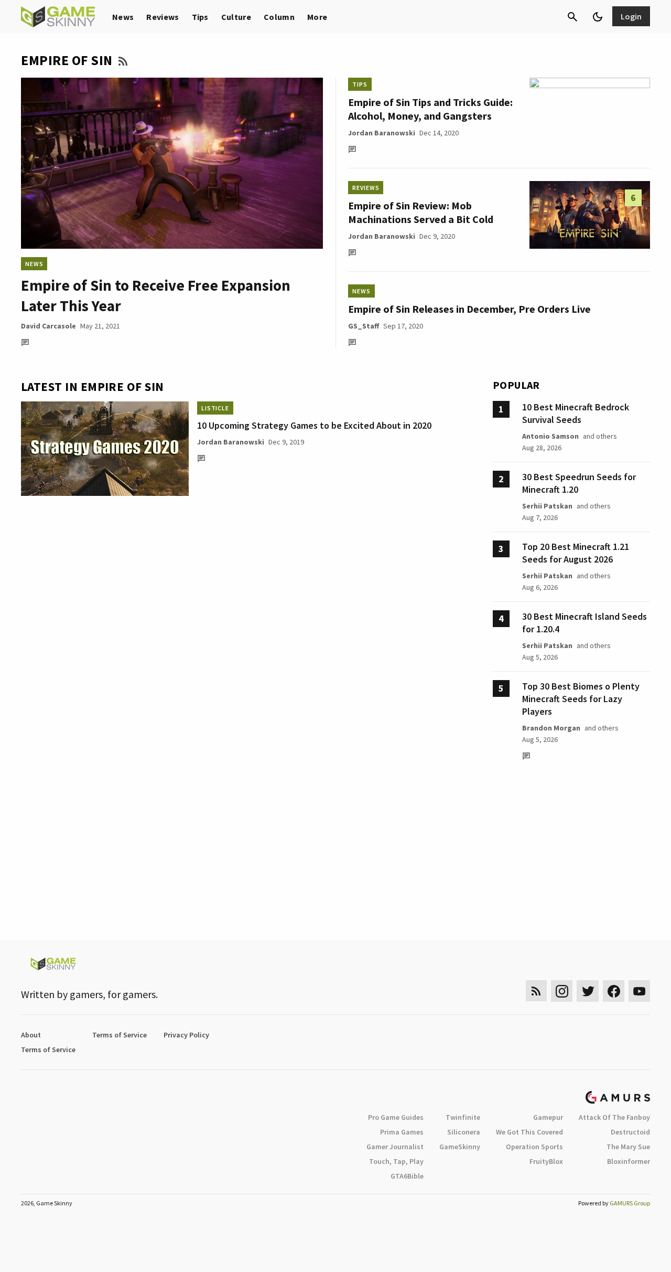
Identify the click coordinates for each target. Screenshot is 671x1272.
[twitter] (588, 991)
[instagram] (561, 991)
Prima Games (402, 1132)
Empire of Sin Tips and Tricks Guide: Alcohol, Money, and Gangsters (430, 109)
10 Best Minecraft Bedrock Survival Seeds (575, 413)
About (31, 1035)
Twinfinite (463, 1117)
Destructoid (630, 1132)
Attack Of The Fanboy (614, 1117)
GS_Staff (363, 326)
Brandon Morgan (551, 728)
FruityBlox (546, 1161)
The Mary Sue (628, 1146)
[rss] (536, 991)
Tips (200, 17)
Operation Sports (534, 1146)
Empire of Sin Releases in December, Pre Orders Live (469, 308)
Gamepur (548, 1117)
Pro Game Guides (396, 1117)
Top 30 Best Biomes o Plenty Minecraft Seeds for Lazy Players (581, 698)
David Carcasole (48, 326)
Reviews (162, 17)
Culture (236, 17)
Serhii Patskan (547, 506)
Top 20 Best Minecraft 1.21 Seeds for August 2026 (575, 552)
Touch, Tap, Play (396, 1161)
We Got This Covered (529, 1132)
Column (279, 17)
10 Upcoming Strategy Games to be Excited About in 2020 (314, 425)
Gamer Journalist (395, 1146)
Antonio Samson (550, 436)
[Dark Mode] (597, 16)
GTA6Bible (407, 1176)
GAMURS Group (630, 1203)
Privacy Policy (186, 1035)
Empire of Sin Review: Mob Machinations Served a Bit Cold (420, 212)
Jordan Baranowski (381, 132)
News (123, 17)
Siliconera (463, 1132)
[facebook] (613, 991)
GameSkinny (459, 1146)
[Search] (572, 16)
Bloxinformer (628, 1161)
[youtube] (640, 991)
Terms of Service (119, 1035)
